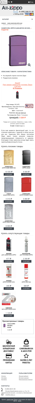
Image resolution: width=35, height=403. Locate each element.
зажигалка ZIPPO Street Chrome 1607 (9, 195)
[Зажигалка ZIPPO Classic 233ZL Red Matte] (26, 185)
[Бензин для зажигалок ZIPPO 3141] (8, 244)
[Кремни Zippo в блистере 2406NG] (8, 272)
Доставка (4, 378)
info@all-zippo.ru (10, 395)
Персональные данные (25, 379)
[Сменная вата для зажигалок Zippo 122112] (8, 299)
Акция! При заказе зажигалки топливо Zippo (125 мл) (17, 85)
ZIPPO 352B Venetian (9, 167)
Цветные (23, 113)
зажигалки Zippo (12, 399)
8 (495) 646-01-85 (26, 11)
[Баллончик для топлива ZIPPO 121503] (26, 244)
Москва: (15, 12)
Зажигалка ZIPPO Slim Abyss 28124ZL (11, 325)
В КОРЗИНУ (8, 174)
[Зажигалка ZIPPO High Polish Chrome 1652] (8, 212)
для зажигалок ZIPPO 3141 (9, 255)
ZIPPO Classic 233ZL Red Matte (26, 195)
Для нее (18, 113)
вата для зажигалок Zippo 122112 (9, 309)
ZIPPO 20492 (26, 167)
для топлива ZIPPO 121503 (26, 255)
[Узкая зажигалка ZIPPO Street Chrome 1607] (8, 185)
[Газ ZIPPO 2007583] (26, 272)
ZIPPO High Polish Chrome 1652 (9, 222)
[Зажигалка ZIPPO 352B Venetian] (8, 157)
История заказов (24, 378)
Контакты (4, 379)
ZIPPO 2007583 (26, 281)
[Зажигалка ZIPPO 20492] (26, 157)
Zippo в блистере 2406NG (9, 282)
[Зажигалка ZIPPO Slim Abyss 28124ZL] (17, 50)
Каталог (5, 19)
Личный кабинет (23, 376)
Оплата (3, 376)
